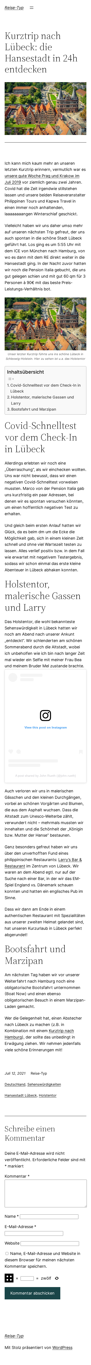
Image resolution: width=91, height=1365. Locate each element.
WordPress (62, 1347)
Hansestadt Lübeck (21, 1095)
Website (12, 1243)
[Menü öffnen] (31, 7)
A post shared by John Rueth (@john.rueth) (45, 775)
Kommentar (17, 1176)
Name (12, 1216)
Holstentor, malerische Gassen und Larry (42, 400)
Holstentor (48, 1095)
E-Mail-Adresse (20, 1226)
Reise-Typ (14, 7)
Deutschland (15, 1084)
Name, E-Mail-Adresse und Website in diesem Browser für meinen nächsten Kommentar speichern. (42, 1260)
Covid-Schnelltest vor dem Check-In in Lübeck (45, 388)
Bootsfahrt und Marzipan (33, 409)
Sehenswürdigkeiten (44, 1084)
